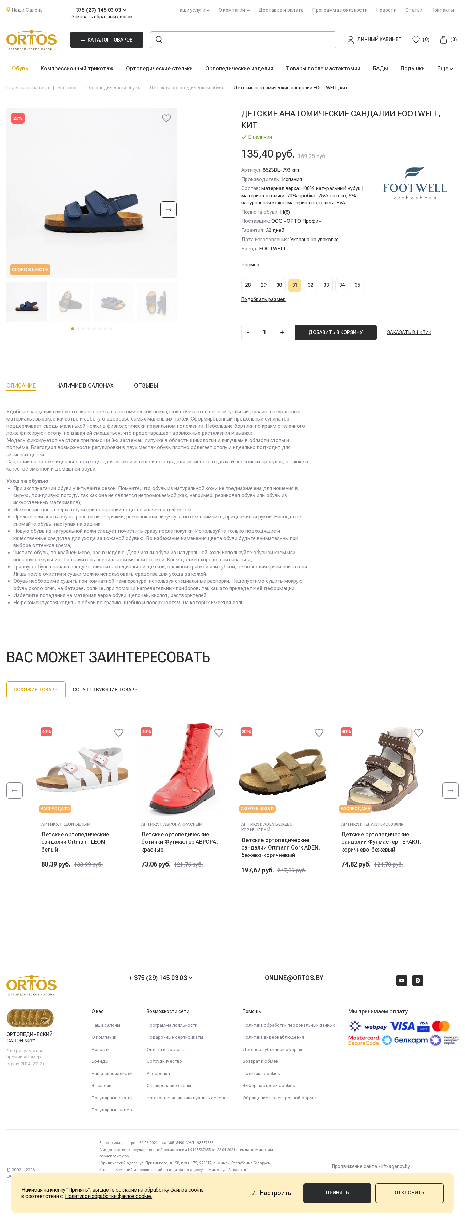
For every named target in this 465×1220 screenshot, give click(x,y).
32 (310, 285)
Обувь (20, 68)
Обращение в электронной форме (279, 1097)
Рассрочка (158, 1073)
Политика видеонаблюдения (273, 1037)
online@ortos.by (294, 978)
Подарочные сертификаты (175, 1037)
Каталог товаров (110, 40)
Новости (386, 10)
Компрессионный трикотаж (77, 68)
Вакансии (101, 1085)
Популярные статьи (112, 1097)
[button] (72, 328)
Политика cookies (261, 1073)
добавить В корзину (336, 332)
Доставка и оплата (281, 10)
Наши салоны (106, 1025)
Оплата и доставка (167, 1049)
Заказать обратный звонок (102, 16)
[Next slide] (168, 210)
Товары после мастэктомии (323, 68)
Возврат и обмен (260, 1061)
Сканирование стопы (169, 1085)
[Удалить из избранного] (166, 118)
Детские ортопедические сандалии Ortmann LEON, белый (75, 842)
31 (295, 285)
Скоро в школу (30, 269)
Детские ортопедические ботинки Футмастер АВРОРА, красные (179, 842)
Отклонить (409, 1193)
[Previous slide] (14, 790)
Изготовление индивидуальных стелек (188, 1097)
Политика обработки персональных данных (289, 1025)
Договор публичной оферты (272, 1049)
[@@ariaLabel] (118, 732)
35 (357, 285)
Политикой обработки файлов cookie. (108, 1196)
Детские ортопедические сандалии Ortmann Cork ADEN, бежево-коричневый (280, 848)
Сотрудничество (164, 1061)
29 (263, 285)
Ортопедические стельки (159, 68)
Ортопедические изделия (239, 68)
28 (248, 285)
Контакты (443, 10)
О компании (104, 1037)
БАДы (380, 68)
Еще (443, 68)
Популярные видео (112, 1109)
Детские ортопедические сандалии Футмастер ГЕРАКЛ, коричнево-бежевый (381, 842)
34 (341, 285)
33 (326, 285)
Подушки (413, 68)
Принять (337, 1193)
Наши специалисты (112, 1073)
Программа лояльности (340, 10)
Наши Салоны (28, 10)
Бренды (100, 1061)
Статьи (414, 10)
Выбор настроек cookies (269, 1085)
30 (279, 285)
